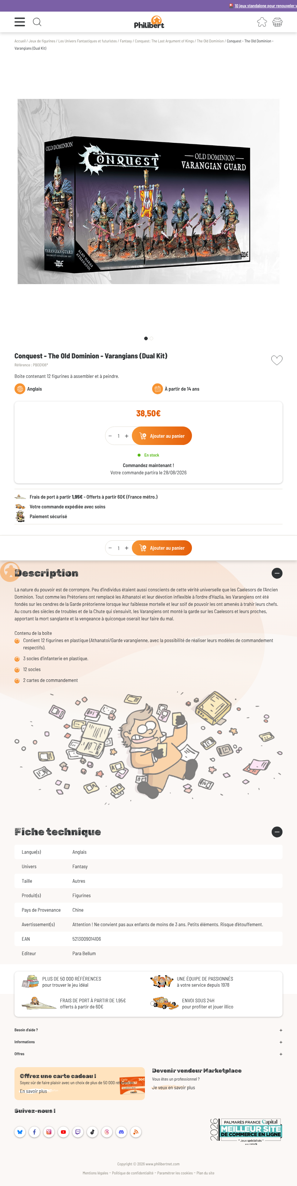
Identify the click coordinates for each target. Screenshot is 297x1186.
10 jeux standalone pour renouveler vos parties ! (250, 5)
